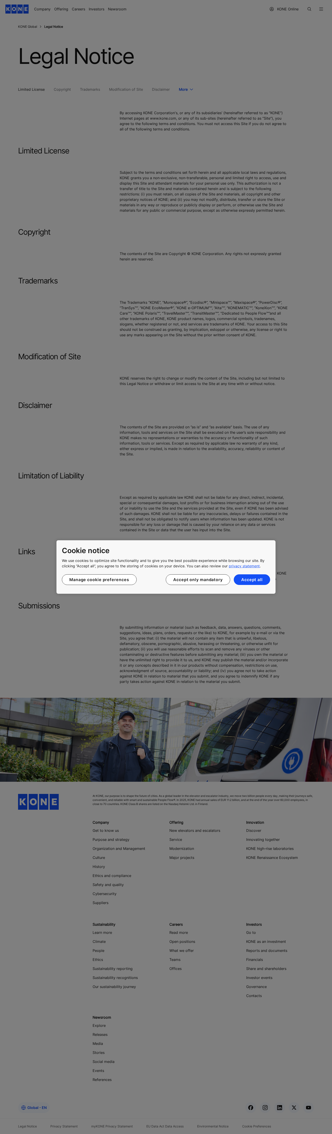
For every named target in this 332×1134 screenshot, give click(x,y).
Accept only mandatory (198, 579)
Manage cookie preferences (99, 579)
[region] (166, 567)
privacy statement (244, 566)
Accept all (252, 579)
